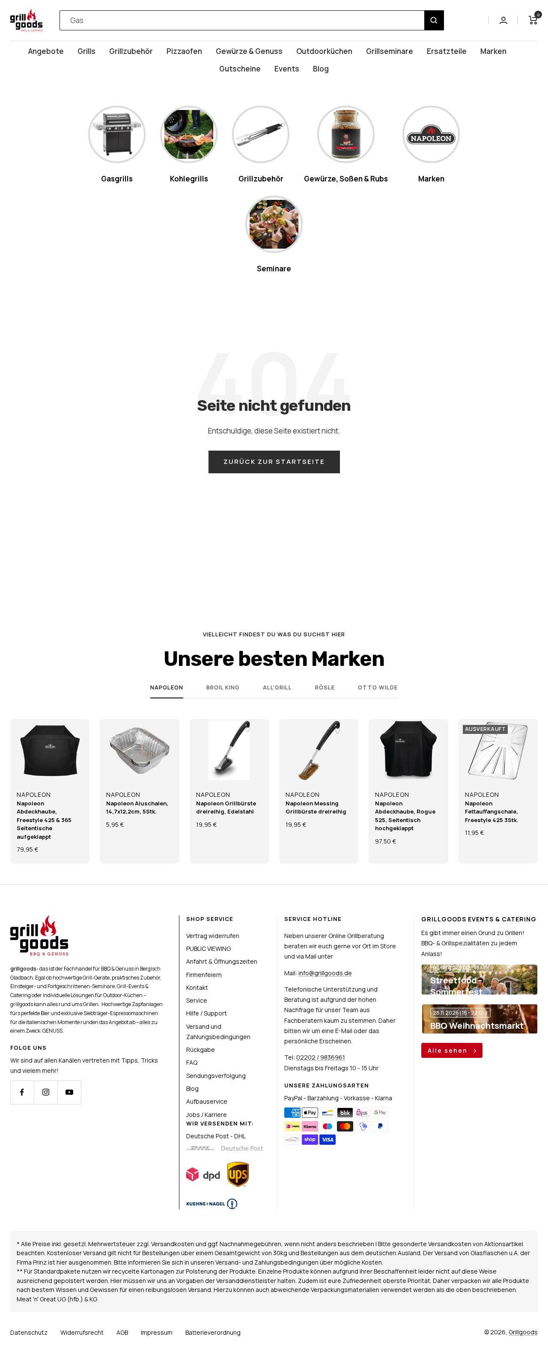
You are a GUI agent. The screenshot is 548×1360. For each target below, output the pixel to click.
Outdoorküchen (324, 51)
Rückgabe (200, 1049)
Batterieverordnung (213, 1332)
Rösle (325, 687)
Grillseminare (389, 51)
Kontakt (197, 987)
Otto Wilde (378, 687)
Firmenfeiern (204, 975)
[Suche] (434, 20)
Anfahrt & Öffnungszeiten (221, 961)
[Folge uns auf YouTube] (69, 1092)
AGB (122, 1332)
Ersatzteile (447, 51)
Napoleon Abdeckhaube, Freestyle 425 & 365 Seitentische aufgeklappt (44, 819)
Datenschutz (29, 1332)
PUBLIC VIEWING (208, 948)
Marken (493, 51)
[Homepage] (39, 920)
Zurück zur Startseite (274, 461)
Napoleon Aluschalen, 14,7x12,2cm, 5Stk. (137, 807)
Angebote (46, 51)
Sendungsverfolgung (216, 1076)
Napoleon (166, 687)
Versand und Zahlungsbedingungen (218, 1031)
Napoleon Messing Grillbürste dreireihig (316, 807)
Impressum (157, 1332)
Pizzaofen (184, 51)
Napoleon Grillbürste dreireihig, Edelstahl (226, 807)
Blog (321, 69)
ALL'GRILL (277, 687)
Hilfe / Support (206, 1013)
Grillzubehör (131, 51)
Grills (86, 51)
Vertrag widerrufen (212, 936)
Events (286, 69)
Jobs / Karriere (206, 1115)
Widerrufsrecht (82, 1332)
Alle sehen (449, 1050)
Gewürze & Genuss (249, 51)
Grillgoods (523, 1332)
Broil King (223, 687)
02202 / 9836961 (320, 1057)
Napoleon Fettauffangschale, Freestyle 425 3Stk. (491, 811)
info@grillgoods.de (325, 973)
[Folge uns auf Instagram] (45, 1092)
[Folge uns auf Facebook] (22, 1092)
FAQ (191, 1062)
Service (196, 1000)
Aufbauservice (206, 1101)
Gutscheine (240, 69)
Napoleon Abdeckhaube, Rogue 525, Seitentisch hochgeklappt (405, 815)
